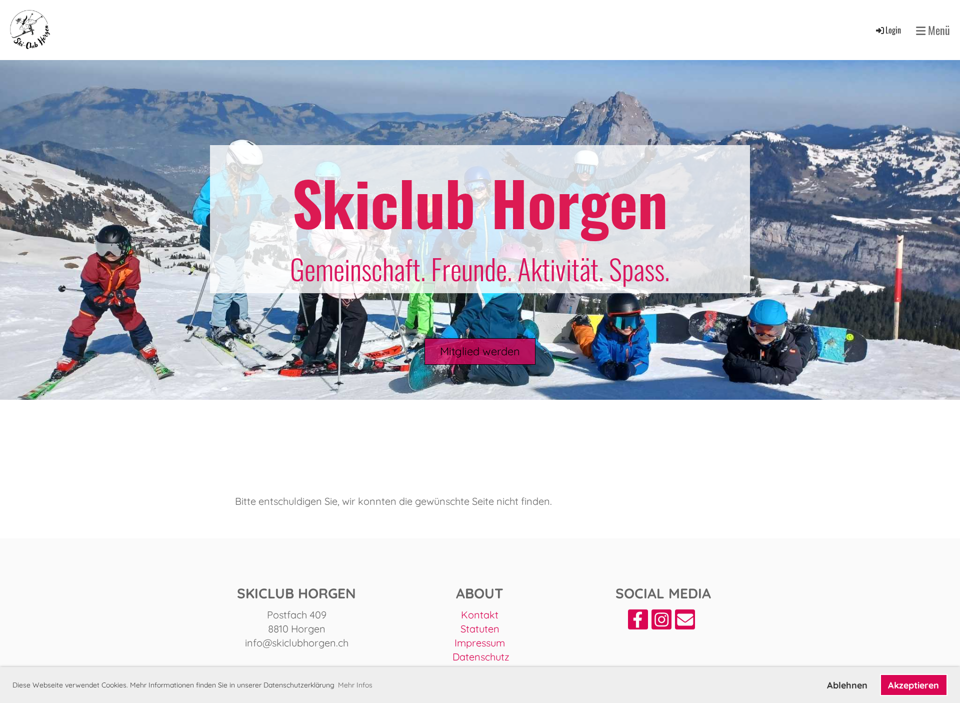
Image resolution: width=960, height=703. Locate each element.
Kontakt (479, 614)
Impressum (479, 642)
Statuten (480, 628)
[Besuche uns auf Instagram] (662, 621)
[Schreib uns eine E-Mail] (685, 621)
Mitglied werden (480, 351)
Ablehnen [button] (847, 685)
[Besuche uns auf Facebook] (638, 621)
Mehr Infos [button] (355, 684)
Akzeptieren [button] (913, 685)
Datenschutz (481, 656)
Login (893, 30)
